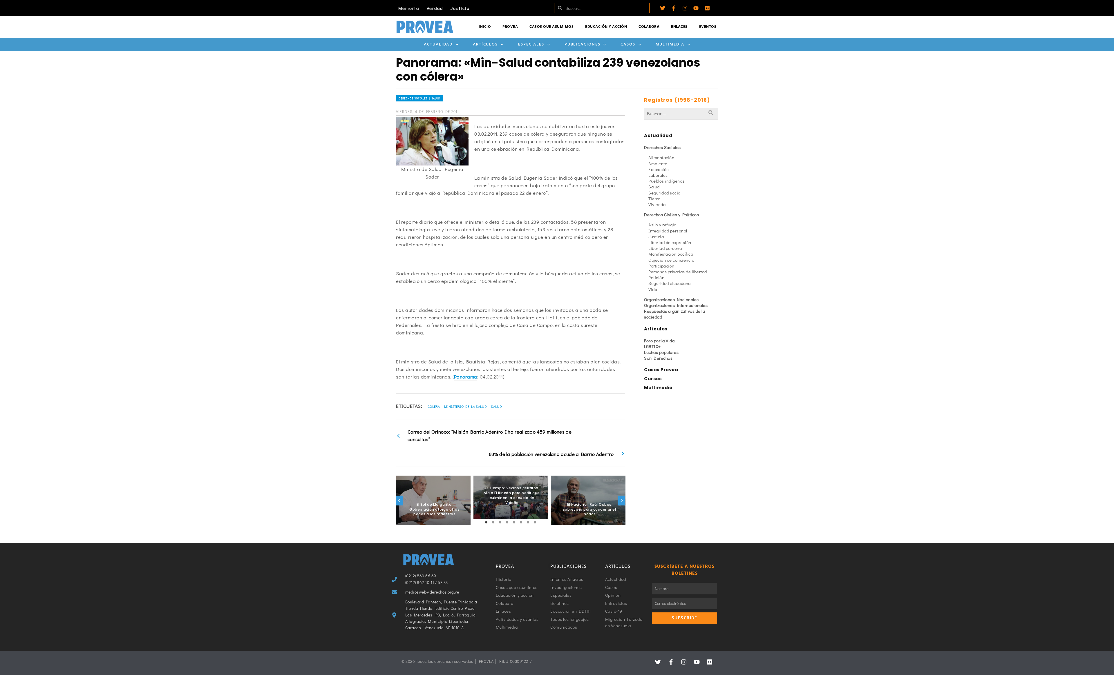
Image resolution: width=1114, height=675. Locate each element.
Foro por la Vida (659, 340)
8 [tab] (535, 522)
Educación (658, 169)
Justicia (460, 8)
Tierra (654, 198)
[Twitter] (662, 8)
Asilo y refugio (662, 225)
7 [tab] (528, 522)
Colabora (649, 27)
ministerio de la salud (465, 406)
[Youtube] (696, 8)
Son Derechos (658, 358)
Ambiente (657, 163)
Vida (652, 289)
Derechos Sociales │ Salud (419, 98)
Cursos (653, 379)
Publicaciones (583, 44)
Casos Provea (661, 370)
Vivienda (656, 204)
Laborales (658, 175)
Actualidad (438, 44)
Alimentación (661, 157)
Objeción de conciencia (671, 260)
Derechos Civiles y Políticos (671, 214)
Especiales (531, 44)
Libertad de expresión (669, 242)
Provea (510, 27)
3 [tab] (500, 522)
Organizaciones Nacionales (671, 299)
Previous (399, 500)
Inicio (485, 27)
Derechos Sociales (662, 147)
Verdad (435, 8)
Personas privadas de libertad (677, 271)
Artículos (485, 44)
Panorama (465, 376)
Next (621, 500)
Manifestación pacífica (670, 254)
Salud (496, 406)
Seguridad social (664, 193)
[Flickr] (707, 8)
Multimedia (670, 44)
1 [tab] (486, 522)
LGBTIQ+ (652, 346)
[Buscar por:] (681, 113)
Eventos (708, 27)
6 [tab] (521, 522)
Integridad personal (667, 231)
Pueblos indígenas (666, 181)
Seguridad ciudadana (669, 283)
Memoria (408, 8)
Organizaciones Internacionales (676, 305)
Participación (661, 266)
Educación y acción (606, 27)
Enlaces (679, 27)
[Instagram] (685, 8)
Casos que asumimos (551, 27)
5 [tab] (514, 522)
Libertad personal (665, 248)
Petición (656, 277)
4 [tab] (507, 522)
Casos (628, 44)
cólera (434, 406)
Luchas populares (661, 352)
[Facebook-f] (673, 8)
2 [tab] (493, 522)
